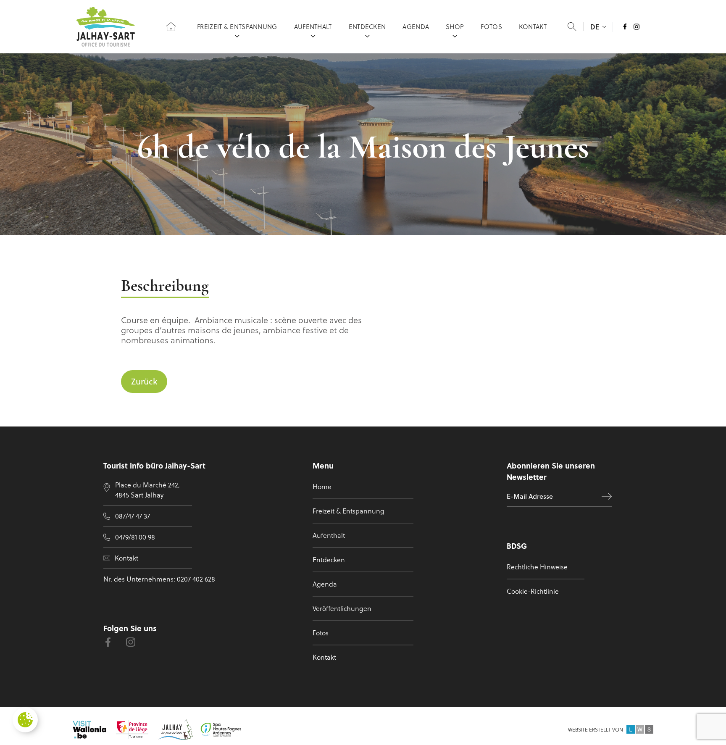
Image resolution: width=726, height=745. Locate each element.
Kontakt (533, 26)
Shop (455, 26)
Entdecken (367, 26)
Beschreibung (165, 287)
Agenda (415, 26)
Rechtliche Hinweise (537, 566)
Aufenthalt (313, 26)
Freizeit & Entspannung (237, 26)
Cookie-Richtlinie (533, 591)
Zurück (144, 381)
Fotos (491, 26)
